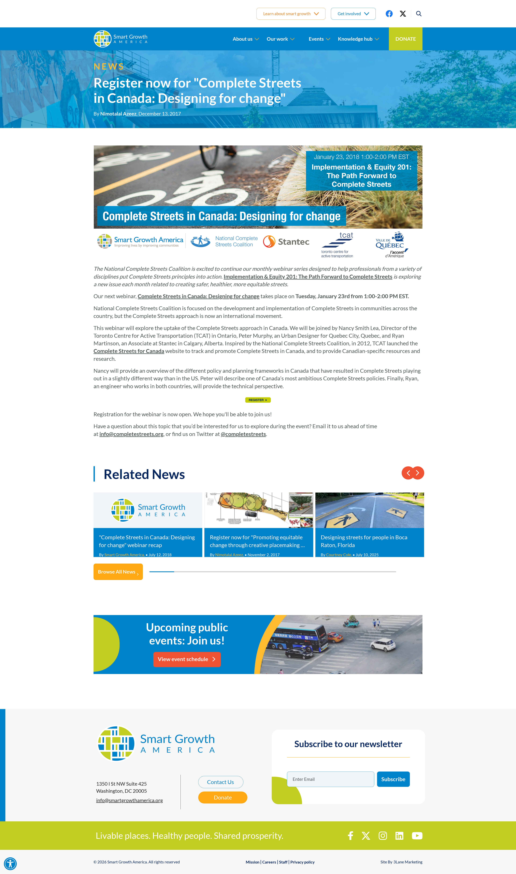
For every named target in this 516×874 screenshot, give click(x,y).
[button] (416, 13)
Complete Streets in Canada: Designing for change (198, 296)
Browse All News (116, 572)
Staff (283, 862)
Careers (269, 862)
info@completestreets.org (131, 434)
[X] (402, 13)
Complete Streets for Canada (129, 351)
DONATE (405, 39)
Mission (252, 862)
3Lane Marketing (407, 862)
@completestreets (243, 434)
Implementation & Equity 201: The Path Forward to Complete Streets (308, 276)
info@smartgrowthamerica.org (129, 800)
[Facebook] (389, 13)
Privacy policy (302, 862)
